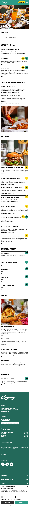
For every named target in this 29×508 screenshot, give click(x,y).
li (11, 464)
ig (7, 464)
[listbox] (27, 486)
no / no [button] (3, 454)
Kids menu (12, 37)
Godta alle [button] (21, 502)
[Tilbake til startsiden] (4, 2)
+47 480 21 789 (5, 419)
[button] (27, 2)
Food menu (4, 37)
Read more (12, 494)
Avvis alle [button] (7, 502)
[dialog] (14, 496)
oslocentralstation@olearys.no (10, 423)
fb (3, 464)
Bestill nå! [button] (21, 2)
